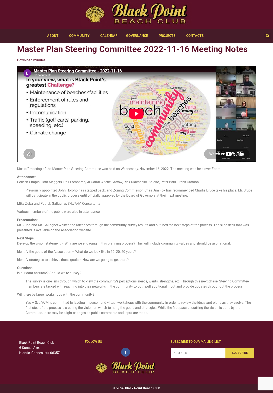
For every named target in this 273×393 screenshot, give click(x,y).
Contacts (195, 36)
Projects (167, 36)
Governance (137, 36)
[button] (267, 36)
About (52, 36)
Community (79, 36)
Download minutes (31, 60)
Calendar (109, 36)
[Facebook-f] (125, 352)
